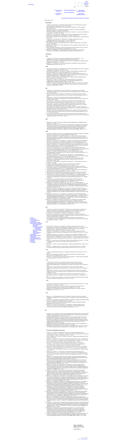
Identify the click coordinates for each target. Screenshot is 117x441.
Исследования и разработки (67, 18)
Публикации (86, 18)
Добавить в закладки (86, 4)
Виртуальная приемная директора (81, 14)
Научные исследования (78, 18)
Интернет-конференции (69, 12)
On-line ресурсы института (58, 14)
